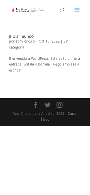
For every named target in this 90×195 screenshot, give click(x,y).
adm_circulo (25, 41)
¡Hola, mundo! (21, 36)
